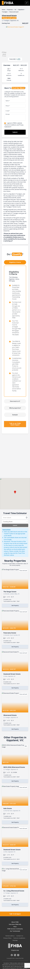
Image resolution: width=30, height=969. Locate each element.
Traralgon (5, 12)
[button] (15, 492)
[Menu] (26, 2)
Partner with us (10, 936)
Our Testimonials (15, 931)
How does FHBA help (15, 924)
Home (3, 9)
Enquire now (15, 950)
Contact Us (19, 936)
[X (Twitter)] (15, 955)
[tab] (15, 262)
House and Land (13, 12)
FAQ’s (15, 926)
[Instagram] (18, 955)
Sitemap (15, 940)
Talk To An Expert (15, 914)
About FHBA (15, 922)
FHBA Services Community (15, 929)
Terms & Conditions (10, 125)
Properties (10, 9)
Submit (15, 132)
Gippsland (21, 9)
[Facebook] (12, 955)
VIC (15, 9)
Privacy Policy (7, 938)
